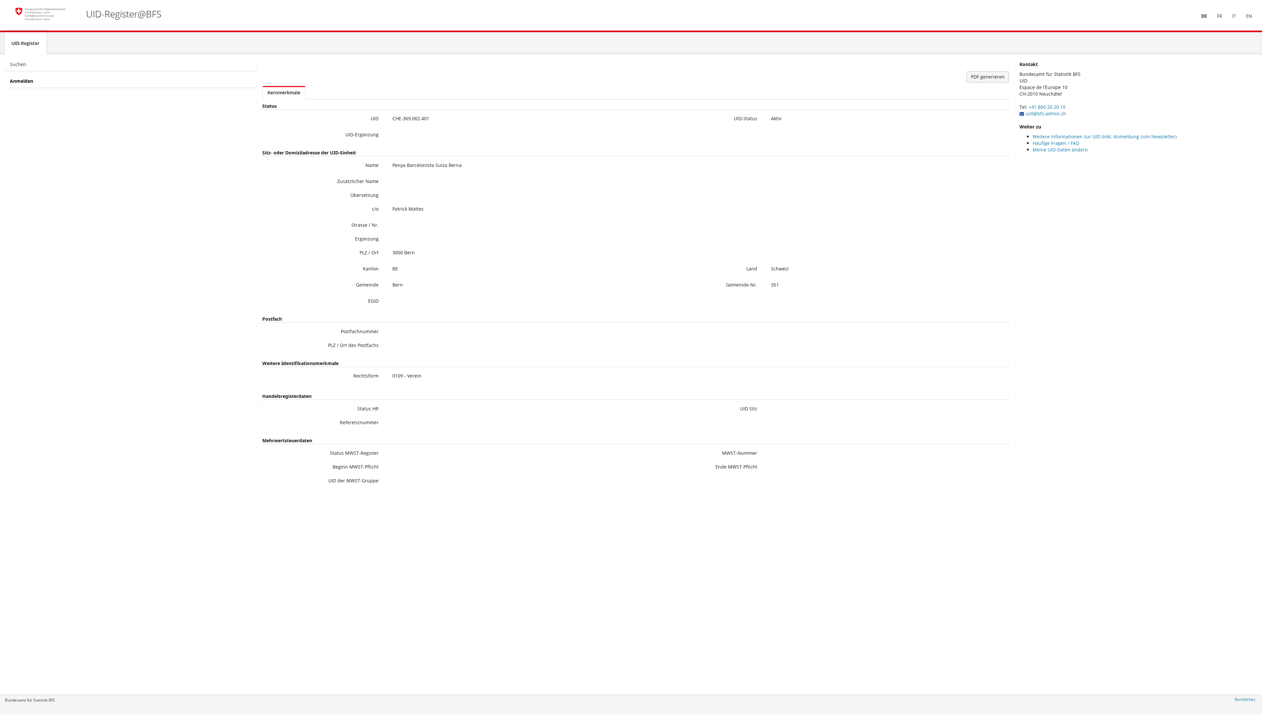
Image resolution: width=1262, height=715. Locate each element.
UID (375, 118)
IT (1234, 16)
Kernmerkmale (284, 92)
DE (1204, 16)
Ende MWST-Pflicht (736, 467)
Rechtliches (1245, 699)
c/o (375, 209)
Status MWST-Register (354, 453)
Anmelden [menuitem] (21, 81)
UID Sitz (748, 408)
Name (372, 165)
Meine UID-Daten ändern (1060, 150)
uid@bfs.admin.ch (1046, 113)
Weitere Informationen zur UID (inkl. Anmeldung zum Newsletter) (1105, 136)
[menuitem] (1204, 16)
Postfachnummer (360, 331)
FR (1219, 16)
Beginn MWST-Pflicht (356, 467)
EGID (373, 301)
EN (1249, 16)
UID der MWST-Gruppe (353, 480)
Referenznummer (359, 422)
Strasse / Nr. (365, 225)
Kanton (371, 268)
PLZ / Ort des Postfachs (353, 345)
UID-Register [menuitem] (25, 43)
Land (751, 268)
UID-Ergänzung (362, 134)
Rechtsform (366, 376)
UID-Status (745, 118)
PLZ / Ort (369, 252)
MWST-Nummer (739, 453)
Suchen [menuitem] (18, 64)
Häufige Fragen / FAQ (1056, 143)
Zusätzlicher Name (358, 181)
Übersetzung (364, 195)
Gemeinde (367, 285)
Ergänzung (367, 239)
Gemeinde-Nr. (741, 285)
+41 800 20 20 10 (1047, 107)
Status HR (368, 408)
